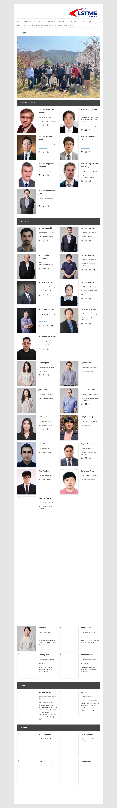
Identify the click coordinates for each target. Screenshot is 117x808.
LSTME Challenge (86, 21)
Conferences (51, 21)
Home (18, 21)
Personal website (43, 148)
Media (19, 25)
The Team (61, 21)
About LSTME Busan (29, 21)
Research (41, 21)
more (82, 294)
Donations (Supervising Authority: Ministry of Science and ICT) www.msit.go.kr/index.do (48, 25)
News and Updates (72, 21)
